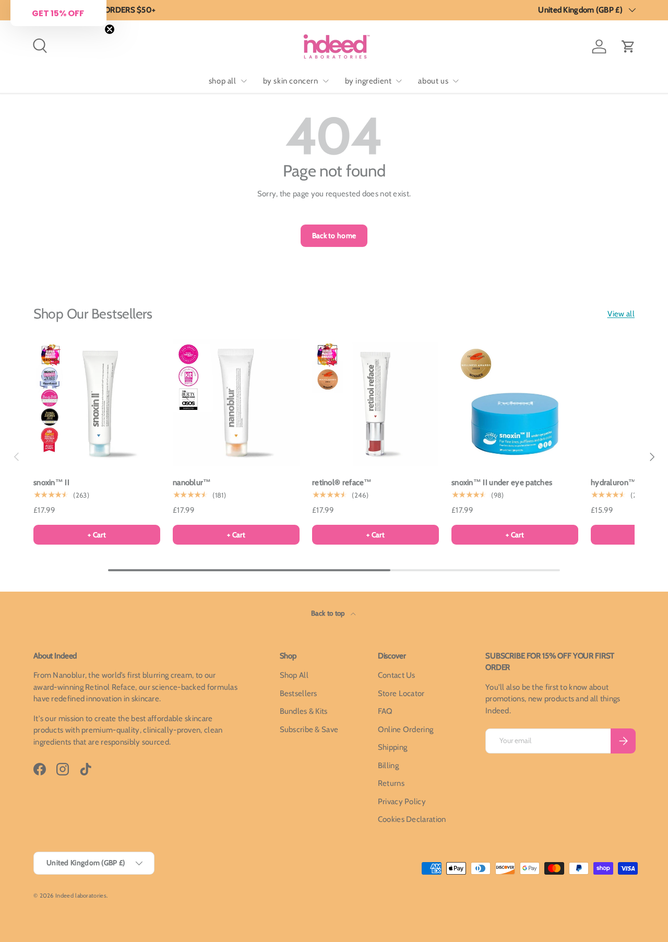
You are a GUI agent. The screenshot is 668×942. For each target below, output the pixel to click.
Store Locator (401, 693)
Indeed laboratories (80, 895)
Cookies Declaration (412, 819)
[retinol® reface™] (375, 402)
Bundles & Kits (304, 711)
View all (621, 314)
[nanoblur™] (236, 402)
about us (433, 81)
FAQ (385, 711)
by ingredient (368, 81)
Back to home (334, 235)
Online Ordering (406, 729)
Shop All (294, 675)
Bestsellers (298, 693)
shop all (222, 81)
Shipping (392, 747)
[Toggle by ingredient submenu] (398, 81)
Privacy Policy (402, 801)
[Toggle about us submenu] (455, 81)
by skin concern (290, 81)
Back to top (329, 613)
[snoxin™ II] (96, 402)
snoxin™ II (51, 482)
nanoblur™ (192, 482)
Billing (388, 765)
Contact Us (396, 675)
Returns (391, 783)
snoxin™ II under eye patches (501, 482)
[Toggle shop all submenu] (243, 81)
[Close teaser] (109, 29)
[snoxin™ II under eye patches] (514, 402)
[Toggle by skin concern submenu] (325, 81)
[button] (628, 46)
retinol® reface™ (342, 482)
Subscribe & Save (309, 729)
